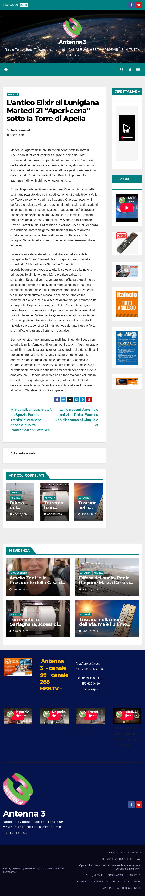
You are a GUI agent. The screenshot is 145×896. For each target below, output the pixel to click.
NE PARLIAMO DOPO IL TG (117, 859)
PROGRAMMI (115, 875)
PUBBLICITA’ (133, 875)
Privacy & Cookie (94, 875)
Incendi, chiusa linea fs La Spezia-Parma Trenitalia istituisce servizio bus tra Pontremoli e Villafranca (31, 420)
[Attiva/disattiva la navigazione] (138, 69)
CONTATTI (123, 852)
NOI (138, 859)
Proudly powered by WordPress (20, 868)
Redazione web (20, 130)
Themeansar (9, 872)
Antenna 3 (72, 42)
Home (110, 852)
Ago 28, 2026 (20, 589)
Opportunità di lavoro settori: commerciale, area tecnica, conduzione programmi (110, 867)
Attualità (13, 94)
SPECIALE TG (110, 888)
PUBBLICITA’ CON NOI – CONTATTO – (99, 881)
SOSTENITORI (132, 881)
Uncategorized (19, 573)
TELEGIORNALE (131, 888)
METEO (136, 852)
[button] (121, 69)
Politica (15, 498)
